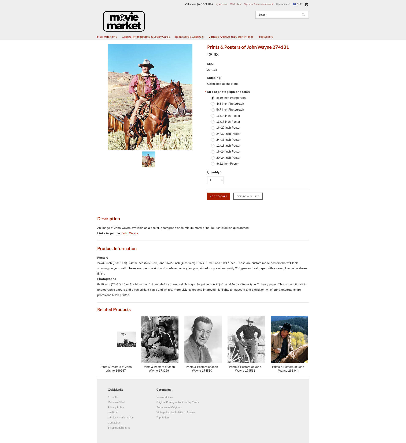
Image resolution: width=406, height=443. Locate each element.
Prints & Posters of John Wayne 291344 (288, 368)
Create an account (263, 4)
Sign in (247, 4)
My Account (221, 4)
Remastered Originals (189, 36)
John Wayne (130, 233)
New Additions (107, 36)
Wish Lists (235, 4)
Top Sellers (265, 36)
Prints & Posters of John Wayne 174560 (202, 368)
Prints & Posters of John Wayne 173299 (159, 368)
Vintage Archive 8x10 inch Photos (231, 36)
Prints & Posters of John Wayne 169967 (116, 368)
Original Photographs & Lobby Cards (146, 36)
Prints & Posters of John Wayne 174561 (245, 368)
